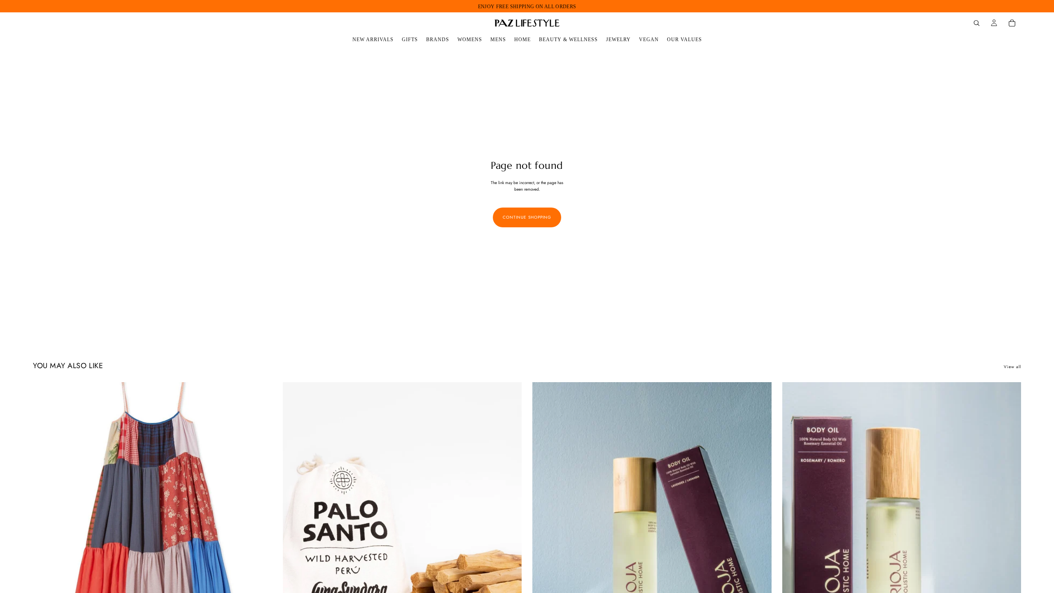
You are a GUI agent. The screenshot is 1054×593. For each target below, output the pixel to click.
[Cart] (1012, 23)
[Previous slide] (45, 532)
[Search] (977, 23)
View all (1012, 367)
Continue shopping (527, 217)
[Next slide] (259, 532)
